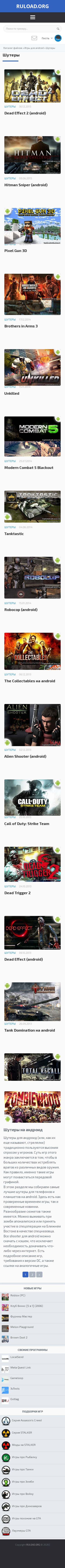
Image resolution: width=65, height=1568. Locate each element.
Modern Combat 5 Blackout (28, 467)
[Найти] (58, 28)
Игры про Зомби (23, 1481)
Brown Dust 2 (18, 1337)
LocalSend (16, 1356)
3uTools (15, 1388)
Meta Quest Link (20, 1367)
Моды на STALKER (24, 1444)
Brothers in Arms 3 (21, 326)
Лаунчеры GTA (21, 1530)
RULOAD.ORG (32, 6)
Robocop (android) (20, 609)
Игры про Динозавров (27, 1506)
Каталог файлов (12, 47)
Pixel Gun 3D (15, 250)
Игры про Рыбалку (24, 1457)
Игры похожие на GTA (26, 1518)
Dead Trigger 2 (17, 892)
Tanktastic (14, 533)
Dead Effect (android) (23, 959)
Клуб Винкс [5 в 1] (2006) (26, 1305)
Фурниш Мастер (21, 1316)
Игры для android (34, 47)
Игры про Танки (22, 1469)
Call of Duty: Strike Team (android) (26, 825)
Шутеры (50, 47)
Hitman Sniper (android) (25, 184)
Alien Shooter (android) (25, 756)
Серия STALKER (22, 1432)
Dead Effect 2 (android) (25, 113)
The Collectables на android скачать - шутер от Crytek (29, 682)
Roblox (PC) (17, 1295)
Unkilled (11, 393)
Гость (46, 38)
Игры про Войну (23, 1493)
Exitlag (14, 1399)
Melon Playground (21, 1326)
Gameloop (16, 1378)
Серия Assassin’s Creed (27, 1420)
